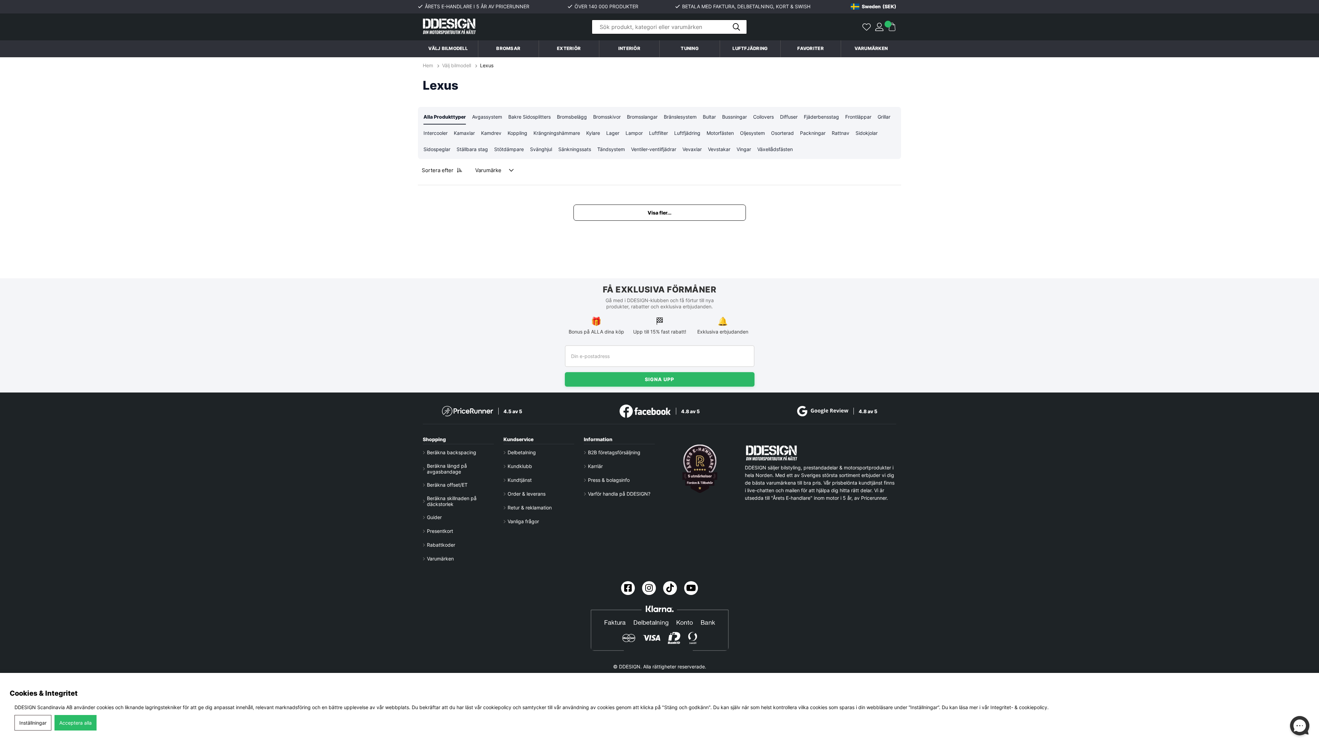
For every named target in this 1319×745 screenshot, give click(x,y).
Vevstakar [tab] (719, 149)
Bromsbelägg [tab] (572, 117)
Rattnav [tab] (840, 133)
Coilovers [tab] (763, 117)
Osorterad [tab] (782, 133)
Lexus (486, 65)
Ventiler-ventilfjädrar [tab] (653, 149)
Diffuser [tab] (789, 117)
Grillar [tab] (884, 117)
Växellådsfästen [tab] (775, 149)
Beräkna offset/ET (447, 485)
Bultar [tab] (709, 117)
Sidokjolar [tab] (867, 133)
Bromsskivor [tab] (607, 117)
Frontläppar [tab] (858, 117)
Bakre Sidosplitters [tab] (529, 117)
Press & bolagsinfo (609, 480)
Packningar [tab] (813, 133)
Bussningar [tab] (734, 117)
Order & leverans (527, 494)
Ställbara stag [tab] (472, 149)
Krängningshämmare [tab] (556, 133)
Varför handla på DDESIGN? (619, 494)
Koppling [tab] (517, 133)
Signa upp (659, 379)
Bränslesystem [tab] (680, 117)
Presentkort (440, 531)
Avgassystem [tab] (487, 117)
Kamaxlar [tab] (464, 133)
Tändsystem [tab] (611, 149)
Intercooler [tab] (435, 133)
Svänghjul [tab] (541, 149)
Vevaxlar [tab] (692, 149)
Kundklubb (520, 466)
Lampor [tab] (634, 133)
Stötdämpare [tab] (509, 149)
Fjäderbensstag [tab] (821, 117)
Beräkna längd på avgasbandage (447, 469)
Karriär (595, 466)
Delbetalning (522, 452)
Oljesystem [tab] (752, 133)
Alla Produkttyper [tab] (444, 117)
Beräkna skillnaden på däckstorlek (452, 501)
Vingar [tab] (744, 149)
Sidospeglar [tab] (436, 149)
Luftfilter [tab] (658, 133)
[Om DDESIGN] (700, 469)
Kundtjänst (520, 480)
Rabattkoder (441, 545)
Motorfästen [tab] (720, 133)
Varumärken (871, 48)
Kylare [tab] (593, 133)
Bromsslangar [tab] (642, 117)
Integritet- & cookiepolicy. (1019, 707)
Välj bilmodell (448, 48)
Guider (434, 517)
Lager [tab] (612, 133)
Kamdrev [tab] (491, 133)
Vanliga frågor (523, 521)
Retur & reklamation (530, 507)
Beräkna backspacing (451, 452)
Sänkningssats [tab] (574, 149)
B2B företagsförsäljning (614, 452)
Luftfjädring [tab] (687, 133)
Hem (428, 65)
